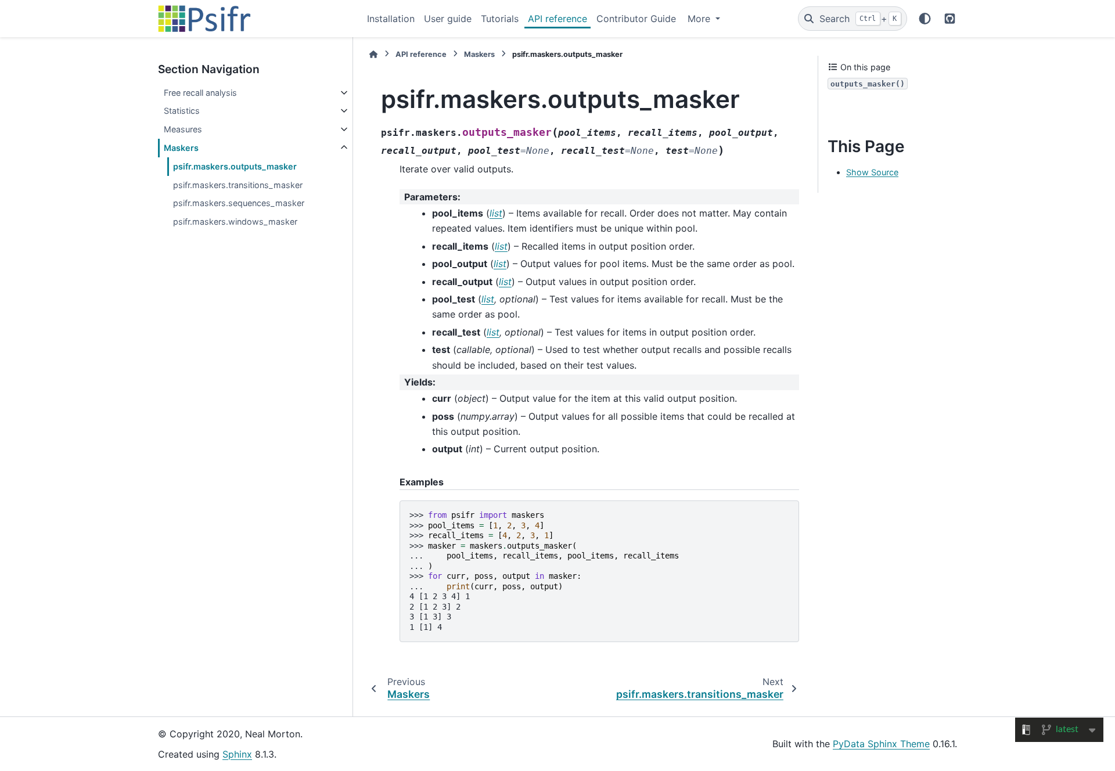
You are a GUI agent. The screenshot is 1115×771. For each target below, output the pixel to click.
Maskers (181, 148)
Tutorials (500, 18)
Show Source (872, 172)
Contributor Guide (636, 18)
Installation (391, 18)
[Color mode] (925, 18)
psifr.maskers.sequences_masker (238, 203)
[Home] (373, 54)
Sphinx (237, 754)
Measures (183, 129)
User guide (448, 18)
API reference (557, 18)
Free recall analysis (200, 93)
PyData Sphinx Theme (881, 744)
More (700, 18)
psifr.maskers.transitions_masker (238, 185)
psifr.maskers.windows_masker (235, 221)
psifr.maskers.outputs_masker (235, 166)
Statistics (182, 111)
